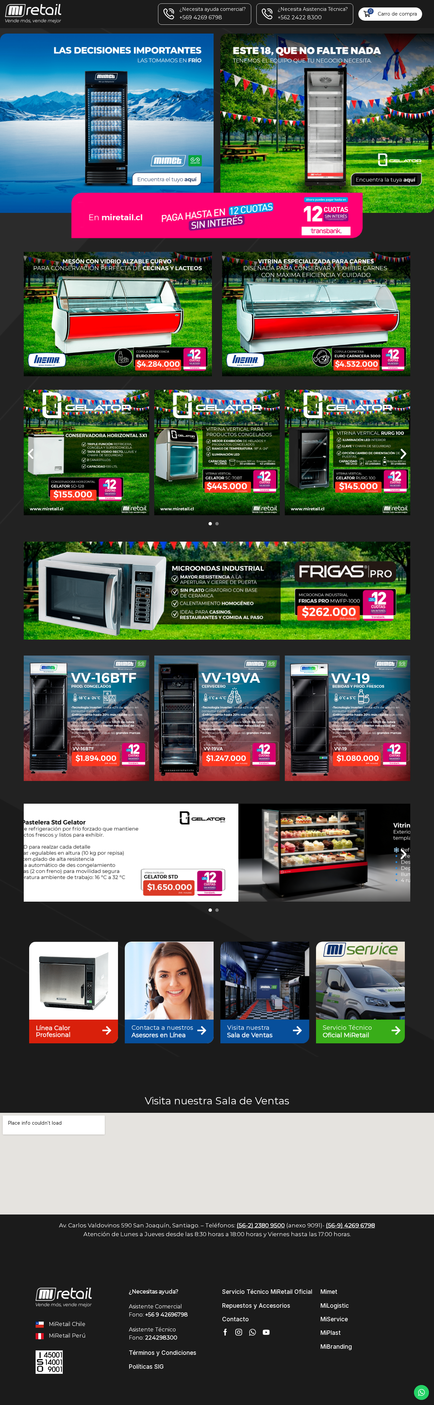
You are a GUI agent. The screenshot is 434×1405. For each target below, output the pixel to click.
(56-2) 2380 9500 (261, 1225)
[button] (390, 14)
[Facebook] (225, 1332)
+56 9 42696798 (166, 1314)
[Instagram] (238, 1332)
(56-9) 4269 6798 (350, 1225)
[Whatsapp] (252, 1332)
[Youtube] (266, 1332)
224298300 (161, 1337)
